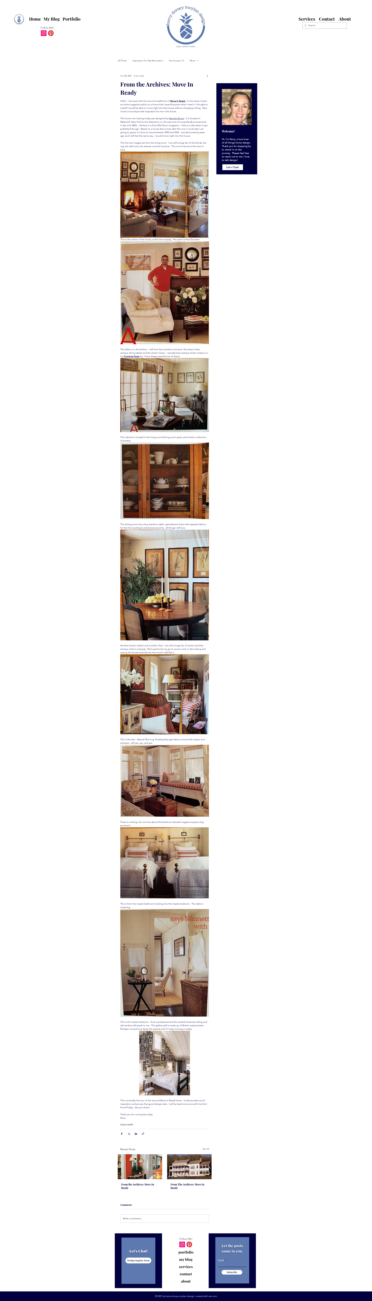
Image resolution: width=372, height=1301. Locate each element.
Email (221, 1260)
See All (206, 1149)
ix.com (213, 1296)
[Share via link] (143, 1133)
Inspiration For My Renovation (147, 60)
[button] (327, 19)
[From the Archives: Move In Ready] (140, 1166)
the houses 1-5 (176, 60)
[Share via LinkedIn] (136, 1133)
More (192, 60)
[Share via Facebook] (121, 1133)
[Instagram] (43, 33)
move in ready (126, 1124)
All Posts (122, 60)
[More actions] (207, 76)
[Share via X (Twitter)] (128, 1133)
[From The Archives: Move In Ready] (189, 1166)
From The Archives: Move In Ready (187, 1186)
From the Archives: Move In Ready (137, 1186)
